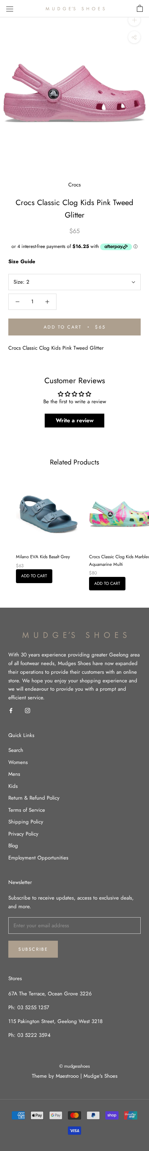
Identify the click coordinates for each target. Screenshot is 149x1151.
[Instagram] (27, 710)
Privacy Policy (23, 834)
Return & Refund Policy (34, 798)
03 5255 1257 (33, 1007)
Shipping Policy (25, 822)
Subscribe (33, 949)
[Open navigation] (9, 8)
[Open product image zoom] (74, 93)
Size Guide (21, 261)
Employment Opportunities (38, 858)
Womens (18, 762)
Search (15, 750)
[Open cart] (140, 8)
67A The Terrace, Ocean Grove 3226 (50, 993)
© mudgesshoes (74, 1066)
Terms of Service (26, 810)
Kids (13, 786)
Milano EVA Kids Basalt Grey (43, 556)
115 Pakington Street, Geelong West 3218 (55, 1021)
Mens (14, 774)
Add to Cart (34, 576)
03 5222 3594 (33, 1035)
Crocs (74, 184)
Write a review (75, 420)
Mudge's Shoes (100, 1076)
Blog (13, 845)
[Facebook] (11, 710)
